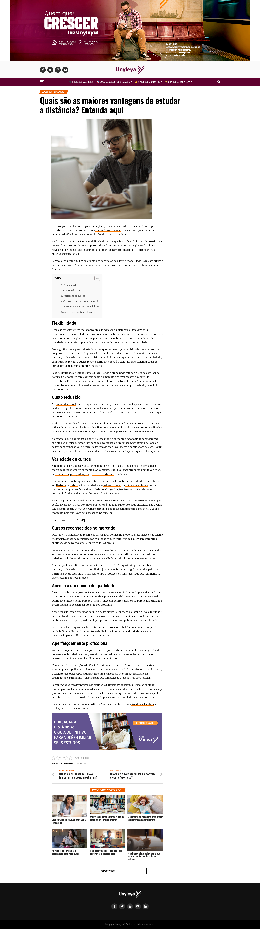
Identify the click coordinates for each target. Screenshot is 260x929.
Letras (74, 485)
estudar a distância (105, 684)
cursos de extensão (103, 474)
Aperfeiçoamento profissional (79, 311)
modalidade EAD (66, 404)
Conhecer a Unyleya (179, 82)
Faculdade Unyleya (142, 704)
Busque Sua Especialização (114, 82)
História (61, 485)
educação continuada (108, 230)
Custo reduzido (71, 290)
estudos (83, 763)
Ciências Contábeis (136, 485)
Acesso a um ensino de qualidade (81, 306)
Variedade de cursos (74, 295)
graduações (62, 474)
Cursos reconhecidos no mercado (81, 301)
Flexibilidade (70, 285)
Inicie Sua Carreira (82, 82)
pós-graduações (79, 474)
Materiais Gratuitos (148, 82)
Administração (112, 485)
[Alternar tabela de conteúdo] (95, 278)
